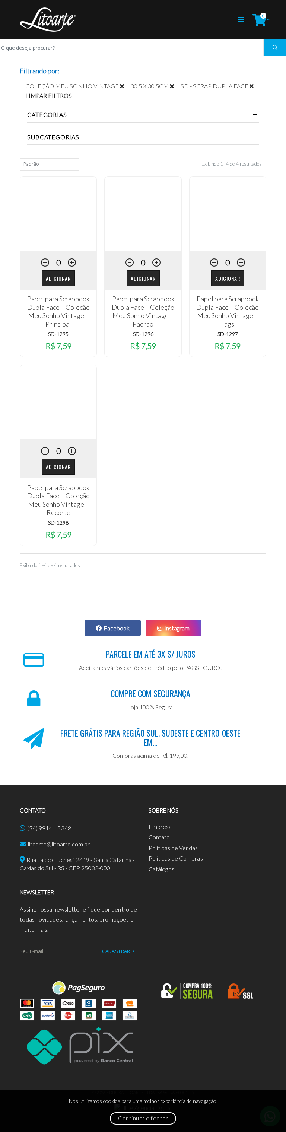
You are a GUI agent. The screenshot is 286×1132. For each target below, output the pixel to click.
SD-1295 (58, 334)
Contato (159, 836)
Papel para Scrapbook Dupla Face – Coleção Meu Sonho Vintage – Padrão (143, 311)
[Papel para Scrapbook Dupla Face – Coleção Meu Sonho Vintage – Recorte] (58, 402)
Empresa (160, 826)
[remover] (125, 85)
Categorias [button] (47, 114)
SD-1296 (143, 334)
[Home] (48, 19)
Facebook (117, 628)
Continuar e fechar (143, 1118)
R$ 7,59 (58, 345)
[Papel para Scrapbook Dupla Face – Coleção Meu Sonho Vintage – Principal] (58, 214)
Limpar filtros (48, 95)
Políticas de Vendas (173, 847)
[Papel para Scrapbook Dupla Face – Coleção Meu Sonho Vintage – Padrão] (143, 214)
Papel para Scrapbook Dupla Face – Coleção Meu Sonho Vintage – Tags (227, 311)
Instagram (177, 628)
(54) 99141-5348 (49, 827)
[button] (259, 19)
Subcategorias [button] (53, 137)
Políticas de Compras (176, 858)
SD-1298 (58, 522)
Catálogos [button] (161, 868)
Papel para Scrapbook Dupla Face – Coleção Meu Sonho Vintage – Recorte (58, 500)
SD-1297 (227, 334)
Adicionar (58, 278)
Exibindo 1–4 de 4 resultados (231, 164)
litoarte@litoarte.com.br (59, 844)
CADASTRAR (116, 951)
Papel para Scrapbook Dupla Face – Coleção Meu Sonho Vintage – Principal (58, 311)
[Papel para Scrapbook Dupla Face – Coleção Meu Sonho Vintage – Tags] (228, 214)
